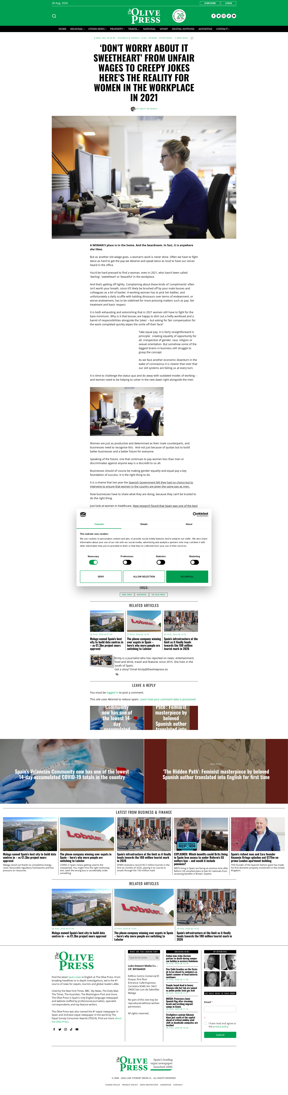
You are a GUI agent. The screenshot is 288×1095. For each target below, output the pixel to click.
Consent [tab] (99, 524)
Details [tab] (144, 524)
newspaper (141, 594)
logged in (112, 692)
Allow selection (144, 576)
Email (208, 1002)
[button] (157, 958)
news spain (127, 594)
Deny (101, 576)
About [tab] (189, 524)
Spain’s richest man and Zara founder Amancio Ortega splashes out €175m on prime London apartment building (254, 857)
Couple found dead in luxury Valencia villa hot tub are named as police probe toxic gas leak (181, 988)
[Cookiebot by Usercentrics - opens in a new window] (195, 514)
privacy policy (220, 1026)
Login (228, 3)
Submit (220, 1035)
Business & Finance (129, 38)
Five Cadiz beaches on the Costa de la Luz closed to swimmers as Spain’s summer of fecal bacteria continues (181, 973)
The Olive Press (158, 594)
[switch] (127, 562)
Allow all (187, 576)
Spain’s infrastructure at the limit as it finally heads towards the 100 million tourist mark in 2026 (181, 643)
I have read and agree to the (222, 1025)
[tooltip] (213, 16)
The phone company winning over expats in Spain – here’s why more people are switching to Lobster (144, 643)
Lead (144, 38)
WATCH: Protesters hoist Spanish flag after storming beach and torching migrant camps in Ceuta (179, 1002)
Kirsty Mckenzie (148, 108)
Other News (165, 38)
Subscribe (210, 3)
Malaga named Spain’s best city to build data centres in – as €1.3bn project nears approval (106, 643)
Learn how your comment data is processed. (168, 699)
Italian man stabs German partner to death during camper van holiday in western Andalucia (182, 959)
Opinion (152, 38)
